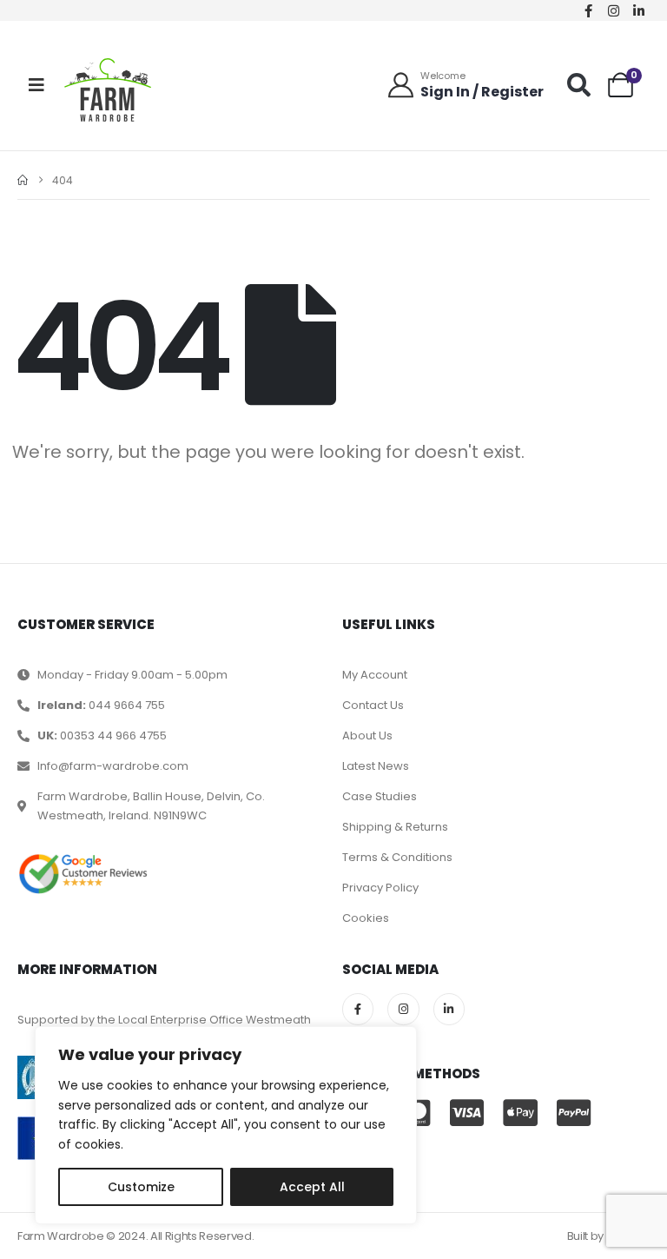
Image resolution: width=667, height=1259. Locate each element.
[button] (579, 84)
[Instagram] (614, 10)
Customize (141, 1187)
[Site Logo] (107, 90)
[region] (226, 1125)
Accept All (312, 1187)
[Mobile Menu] (36, 85)
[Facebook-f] (588, 10)
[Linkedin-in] (639, 10)
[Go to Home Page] (22, 180)
